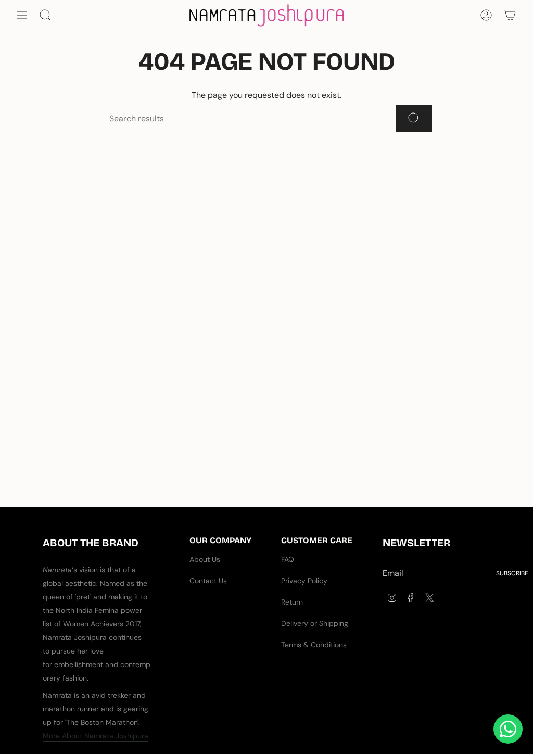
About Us (204, 559)
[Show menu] (21, 15)
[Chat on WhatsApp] (508, 729)
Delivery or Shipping (314, 623)
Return (292, 602)
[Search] (414, 118)
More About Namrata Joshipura (95, 735)
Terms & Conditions (314, 644)
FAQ (287, 559)
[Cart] (510, 15)
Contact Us (208, 580)
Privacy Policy (304, 580)
